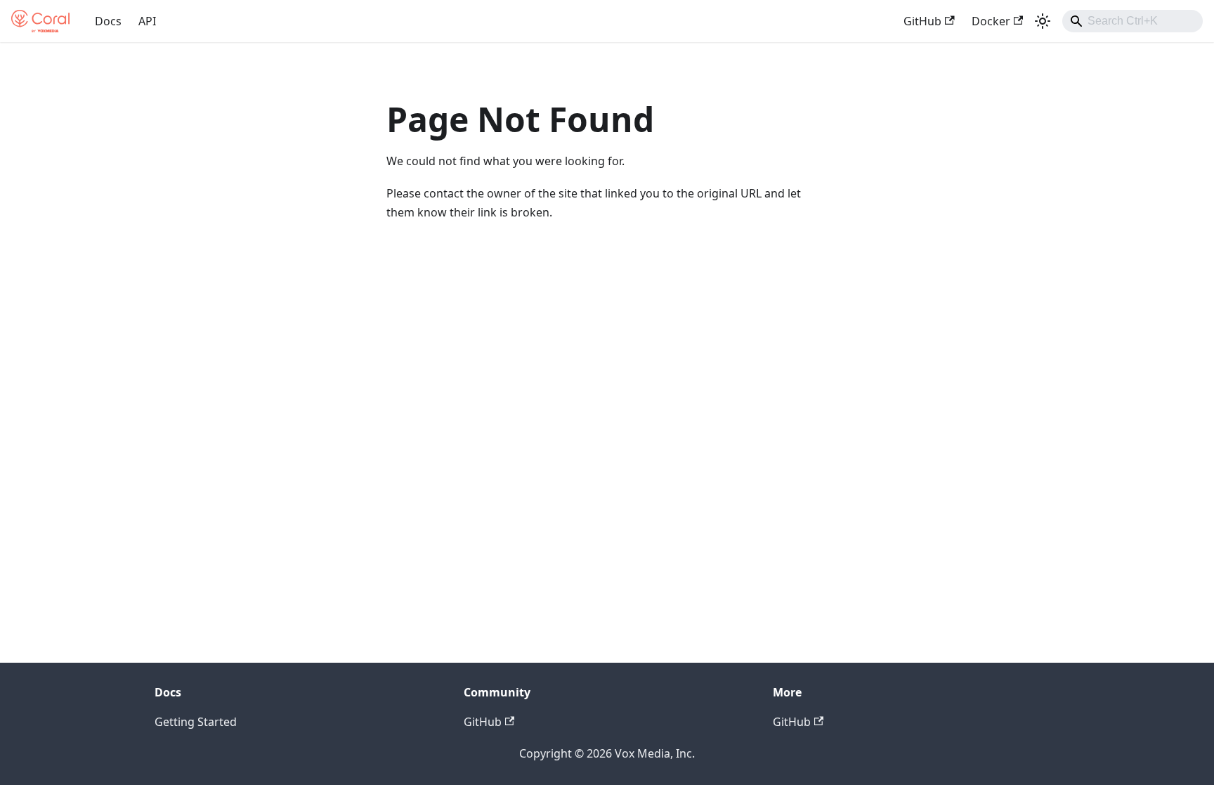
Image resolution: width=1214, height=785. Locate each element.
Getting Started (196, 721)
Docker (991, 21)
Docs (108, 21)
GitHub (922, 21)
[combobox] (1132, 21)
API (147, 21)
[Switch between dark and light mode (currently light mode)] (1042, 21)
